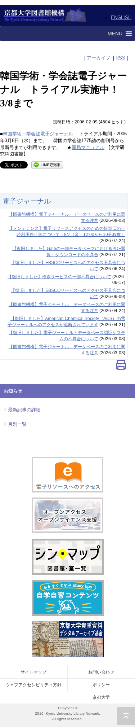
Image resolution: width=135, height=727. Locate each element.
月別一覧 (17, 424)
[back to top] (126, 716)
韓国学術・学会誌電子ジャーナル (38, 133)
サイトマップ (33, 672)
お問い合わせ (101, 672)
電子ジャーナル (27, 201)
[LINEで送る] (47, 164)
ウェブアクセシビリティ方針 (33, 684)
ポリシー (101, 684)
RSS (120, 58)
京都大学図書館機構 (45, 15)
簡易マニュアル (88, 147)
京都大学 (101, 697)
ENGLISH (121, 17)
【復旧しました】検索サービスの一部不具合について (59, 276)
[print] (121, 366)
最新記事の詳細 (24, 409)
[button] (115, 33)
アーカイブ (98, 58)
